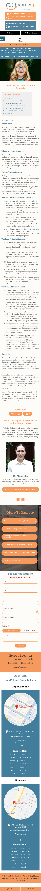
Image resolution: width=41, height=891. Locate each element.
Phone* (4, 599)
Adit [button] (23, 880)
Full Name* (6, 581)
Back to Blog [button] (20, 410)
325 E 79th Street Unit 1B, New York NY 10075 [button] (20, 17)
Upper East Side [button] (14, 659)
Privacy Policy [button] (28, 876)
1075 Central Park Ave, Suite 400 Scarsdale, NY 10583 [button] (22, 826)
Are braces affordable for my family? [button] (16, 521)
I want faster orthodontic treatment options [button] (19, 552)
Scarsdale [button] (10, 23)
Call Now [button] (10, 33)
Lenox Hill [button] (12, 663)
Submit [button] (20, 646)
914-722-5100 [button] (20, 23)
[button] (2, 39)
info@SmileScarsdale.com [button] (22, 830)
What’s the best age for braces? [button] (15, 529)
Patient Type (6, 626)
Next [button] (27, 414)
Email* (4, 590)
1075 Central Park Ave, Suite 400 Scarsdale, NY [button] (21, 27)
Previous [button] (15, 414)
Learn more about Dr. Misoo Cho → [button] (20, 490)
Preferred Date (7, 608)
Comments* (6, 635)
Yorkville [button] (29, 659)
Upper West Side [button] (21, 667)
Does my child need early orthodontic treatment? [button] (17, 537)
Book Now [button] (30, 888)
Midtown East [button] (27, 663)
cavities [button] (9, 360)
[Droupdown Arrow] (37, 621)
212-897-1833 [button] (25, 14)
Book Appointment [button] (31, 33)
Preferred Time (8, 617)
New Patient (12, 630)
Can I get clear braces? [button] (12, 560)
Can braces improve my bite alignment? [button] (18, 544)
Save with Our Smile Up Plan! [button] (19, 45)
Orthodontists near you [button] (30, 229)
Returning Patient (30, 630)
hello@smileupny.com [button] (22, 736)
